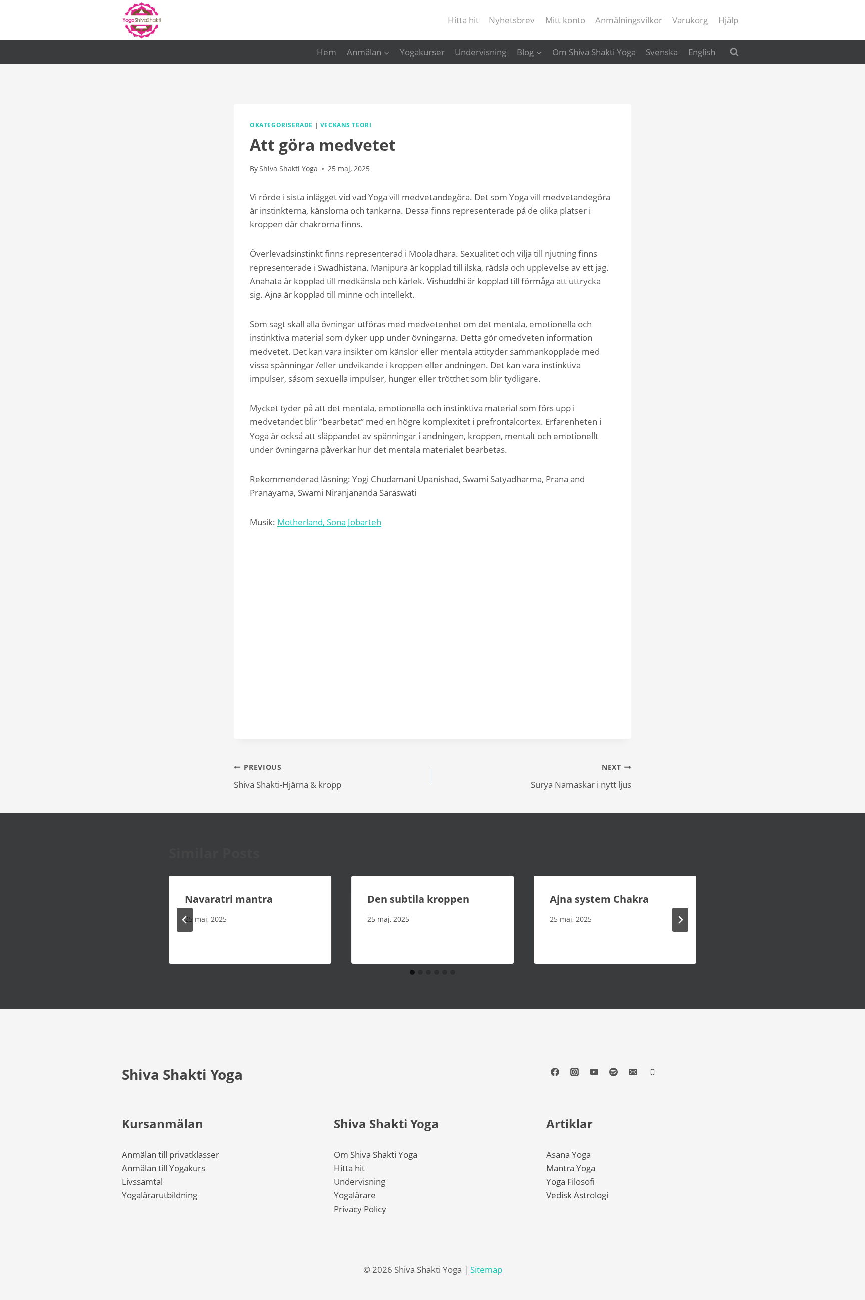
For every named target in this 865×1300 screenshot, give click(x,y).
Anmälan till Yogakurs (163, 1168)
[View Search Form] (734, 52)
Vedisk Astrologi (577, 1195)
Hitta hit (463, 20)
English (701, 52)
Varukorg (690, 20)
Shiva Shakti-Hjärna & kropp (287, 776)
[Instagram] (574, 1072)
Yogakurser (422, 52)
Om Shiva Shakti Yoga (594, 52)
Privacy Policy (360, 1209)
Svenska (662, 52)
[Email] (632, 1072)
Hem (326, 52)
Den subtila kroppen (418, 899)
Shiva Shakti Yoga (182, 1074)
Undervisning (480, 52)
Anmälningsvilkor (628, 20)
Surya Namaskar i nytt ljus (581, 776)
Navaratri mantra (229, 899)
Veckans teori (346, 125)
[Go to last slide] (185, 920)
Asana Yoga (568, 1154)
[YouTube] (593, 1072)
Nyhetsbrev (512, 20)
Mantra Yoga (570, 1168)
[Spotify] (613, 1072)
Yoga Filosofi (570, 1181)
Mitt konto (565, 20)
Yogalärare (355, 1195)
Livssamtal (142, 1181)
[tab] (412, 972)
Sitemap (486, 1269)
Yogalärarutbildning (159, 1195)
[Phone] (652, 1072)
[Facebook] (554, 1072)
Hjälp (728, 20)
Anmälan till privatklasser (170, 1154)
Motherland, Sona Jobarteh (329, 522)
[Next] (680, 920)
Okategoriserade (281, 125)
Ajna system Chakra (599, 899)
